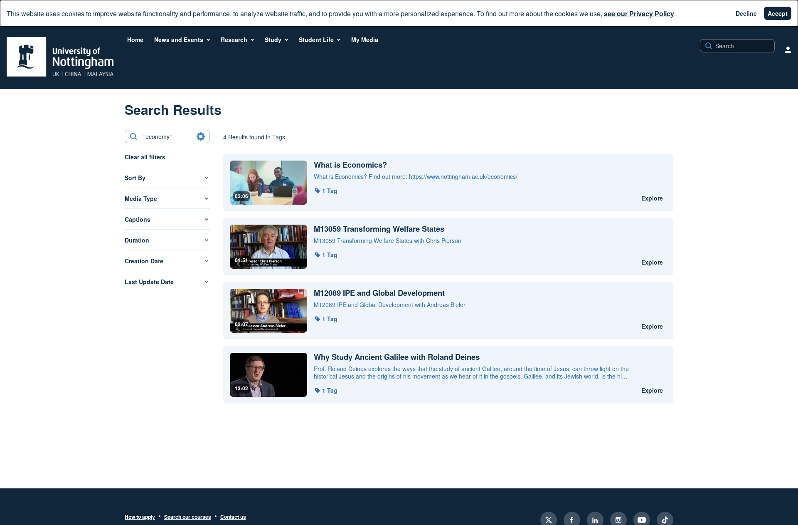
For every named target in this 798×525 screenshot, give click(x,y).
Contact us (233, 517)
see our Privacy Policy (639, 13)
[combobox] (167, 136)
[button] (325, 190)
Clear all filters (145, 157)
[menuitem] (135, 39)
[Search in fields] (200, 136)
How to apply (140, 517)
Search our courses (187, 517)
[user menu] (788, 49)
